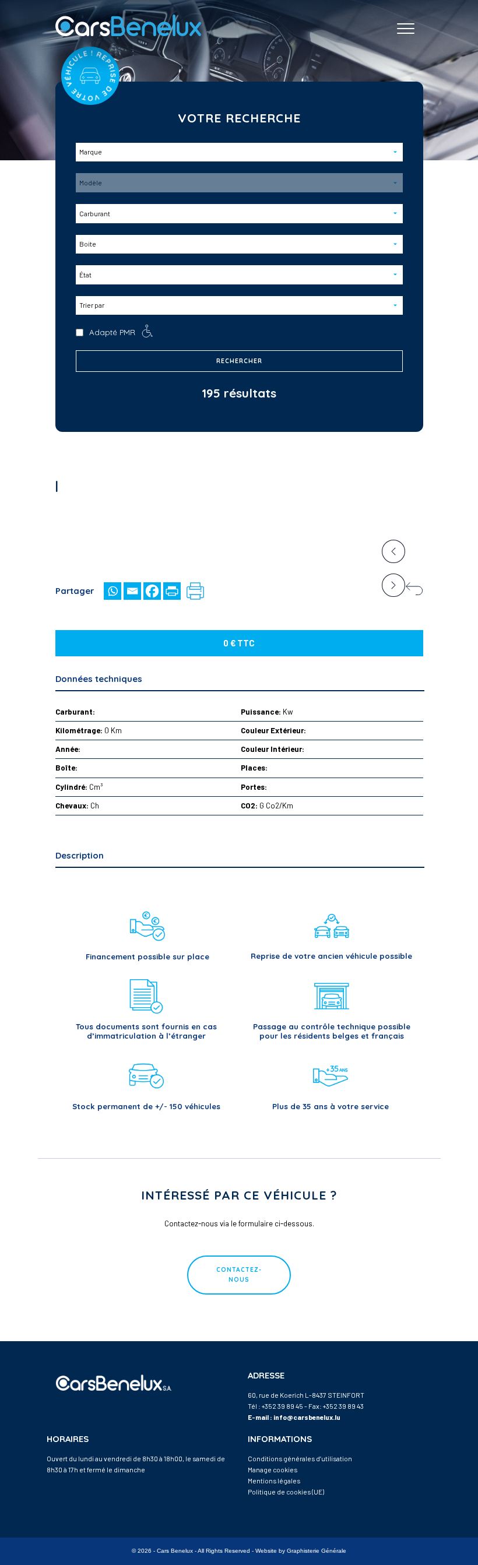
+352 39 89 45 (282, 1406)
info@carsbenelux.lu (306, 1417)
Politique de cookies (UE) (286, 1491)
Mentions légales (274, 1480)
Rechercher (239, 361)
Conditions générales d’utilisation (300, 1458)
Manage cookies (272, 1469)
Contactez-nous (239, 1274)
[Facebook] (152, 591)
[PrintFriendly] (172, 591)
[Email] (132, 591)
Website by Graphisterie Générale (300, 1551)
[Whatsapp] (112, 591)
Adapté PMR (112, 332)
